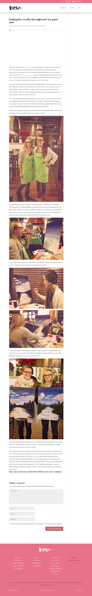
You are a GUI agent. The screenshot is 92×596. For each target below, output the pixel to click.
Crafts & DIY (34, 26)
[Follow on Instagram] (67, 1)
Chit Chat (55, 560)
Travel (55, 574)
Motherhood (55, 565)
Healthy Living (55, 563)
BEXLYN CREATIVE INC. (24, 590)
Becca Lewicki (15, 26)
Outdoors (36, 565)
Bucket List (18, 557)
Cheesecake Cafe (28, 75)
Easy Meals (36, 560)
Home (72, 8)
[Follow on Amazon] (81, 1)
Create (63, 8)
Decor (37, 557)
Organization (36, 563)
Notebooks (73, 557)
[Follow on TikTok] (69, 1)
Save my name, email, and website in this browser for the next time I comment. (36, 524)
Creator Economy (18, 563)
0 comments (41, 26)
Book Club (55, 557)
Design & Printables (18, 565)
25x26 (28, 26)
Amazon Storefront (73, 560)
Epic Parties (18, 568)
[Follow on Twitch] (75, 1)
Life (78, 8)
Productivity (55, 571)
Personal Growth (55, 568)
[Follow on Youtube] (72, 1)
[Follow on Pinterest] (78, 1)
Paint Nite (29, 67)
